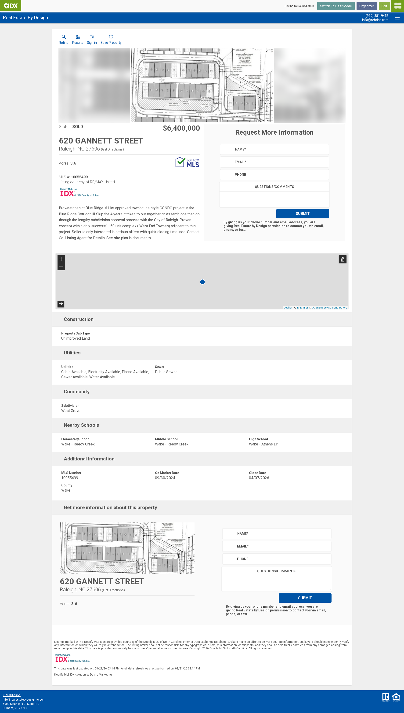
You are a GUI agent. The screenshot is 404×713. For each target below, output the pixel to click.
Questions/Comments (274, 187)
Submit (303, 213)
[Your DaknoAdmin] (10, 5)
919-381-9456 (12, 695)
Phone (240, 174)
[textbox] (293, 149)
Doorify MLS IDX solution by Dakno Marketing (83, 674)
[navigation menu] (397, 6)
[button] (92, 40)
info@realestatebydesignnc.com (24, 699)
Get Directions (112, 149)
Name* (240, 149)
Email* (240, 162)
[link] (64, 40)
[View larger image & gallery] (202, 85)
